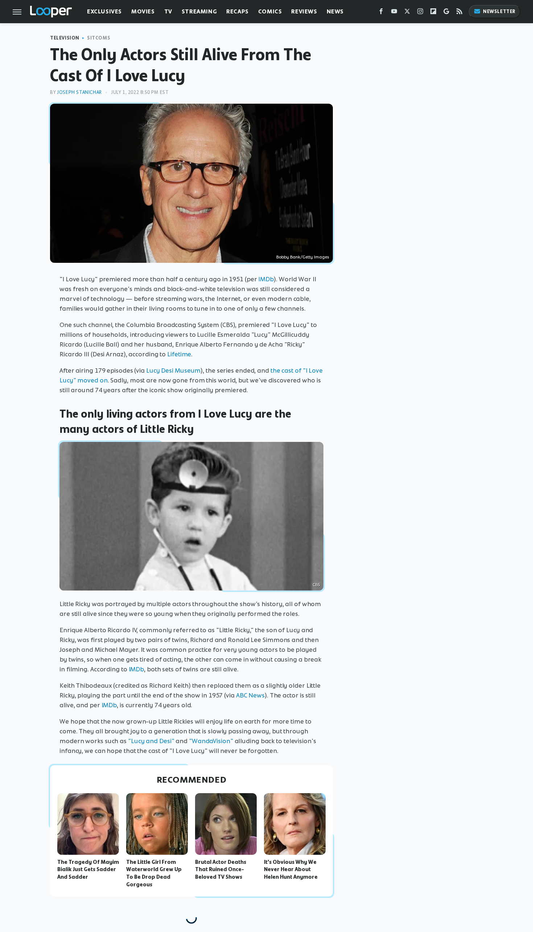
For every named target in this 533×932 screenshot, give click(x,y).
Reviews (304, 11)
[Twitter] (407, 13)
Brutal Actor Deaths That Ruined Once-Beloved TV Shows (220, 869)
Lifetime (179, 354)
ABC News (250, 695)
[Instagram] (420, 13)
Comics (270, 11)
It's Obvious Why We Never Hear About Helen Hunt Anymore (291, 869)
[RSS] (459, 13)
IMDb (266, 279)
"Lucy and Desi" (151, 741)
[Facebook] (381, 13)
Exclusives (104, 11)
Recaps (237, 11)
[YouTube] (394, 13)
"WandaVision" (211, 741)
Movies (143, 11)
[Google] (446, 13)
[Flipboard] (433, 13)
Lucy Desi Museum (173, 370)
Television (64, 38)
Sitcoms (98, 38)
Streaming (199, 11)
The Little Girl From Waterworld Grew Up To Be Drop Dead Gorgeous (154, 873)
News (335, 11)
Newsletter (499, 11)
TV (168, 11)
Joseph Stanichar (79, 92)
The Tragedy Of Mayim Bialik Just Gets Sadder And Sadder (88, 869)
